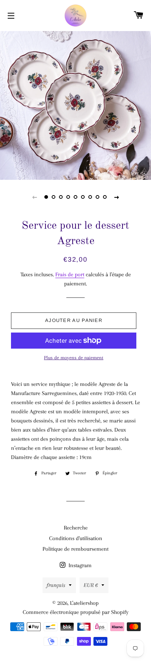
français (56, 585)
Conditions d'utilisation (75, 538)
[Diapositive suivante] (116, 197)
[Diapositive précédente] (34, 197)
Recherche (76, 527)
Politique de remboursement (75, 549)
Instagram (79, 565)
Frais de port (69, 274)
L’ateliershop (84, 603)
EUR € (91, 585)
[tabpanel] (75, 104)
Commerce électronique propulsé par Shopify (76, 612)
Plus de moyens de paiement (73, 357)
